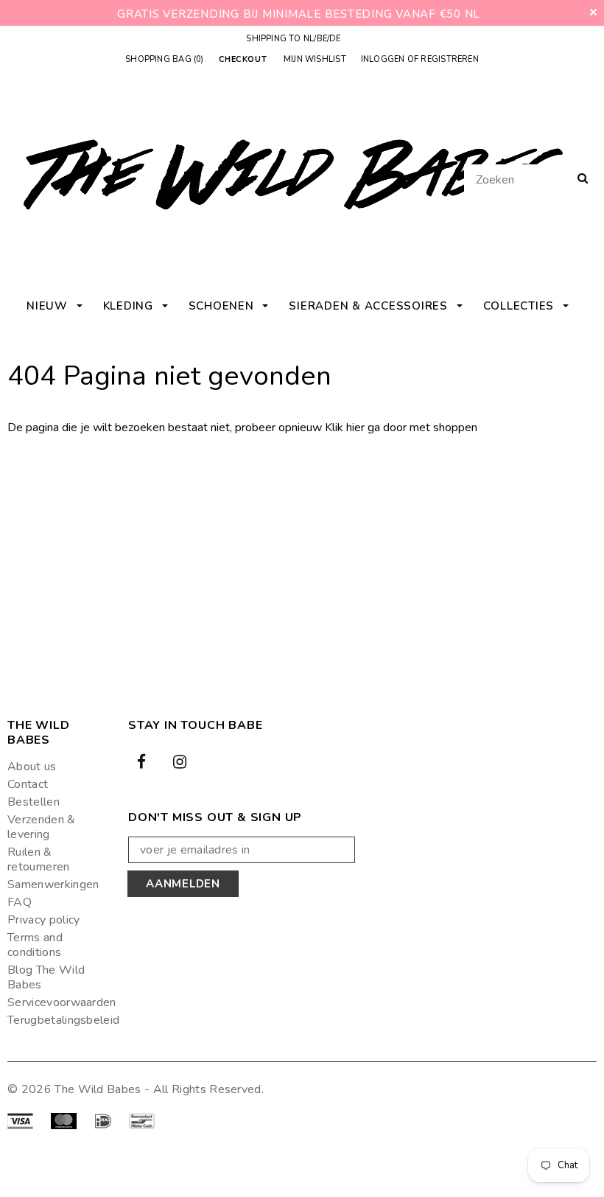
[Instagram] (179, 760)
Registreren (449, 59)
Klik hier (346, 427)
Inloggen (383, 59)
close (593, 12)
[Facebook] (141, 760)
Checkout (243, 60)
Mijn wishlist (315, 59)
